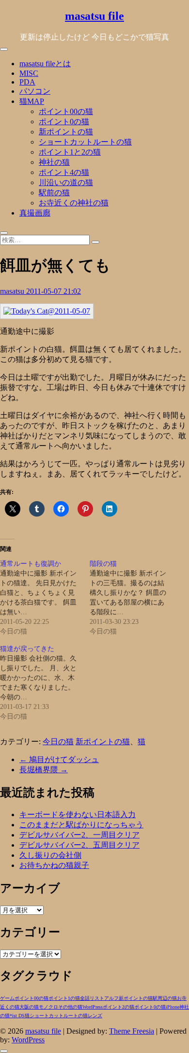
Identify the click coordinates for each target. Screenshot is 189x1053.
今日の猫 (58, 741)
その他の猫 (70, 1007)
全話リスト (92, 998)
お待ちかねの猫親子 (54, 865)
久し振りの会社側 (50, 855)
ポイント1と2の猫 (70, 152)
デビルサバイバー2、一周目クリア (79, 835)
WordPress (92, 1007)
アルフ (111, 998)
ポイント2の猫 (118, 1007)
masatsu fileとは (45, 63)
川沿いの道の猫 (66, 182)
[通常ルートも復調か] (45, 597)
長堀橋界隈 (43, 769)
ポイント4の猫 (64, 172)
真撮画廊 (34, 213)
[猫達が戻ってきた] (45, 682)
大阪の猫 (29, 1007)
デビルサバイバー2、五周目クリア (79, 845)
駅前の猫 (54, 192)
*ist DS (17, 1015)
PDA (27, 82)
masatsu (13, 291)
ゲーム (7, 998)
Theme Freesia (131, 1031)
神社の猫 (54, 162)
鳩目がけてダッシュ (59, 759)
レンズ (95, 1015)
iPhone (172, 1007)
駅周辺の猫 (165, 998)
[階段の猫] (134, 597)
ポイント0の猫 (64, 121)
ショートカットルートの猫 (85, 142)
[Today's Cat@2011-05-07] (47, 311)
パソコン (34, 91)
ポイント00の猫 (66, 111)
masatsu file (94, 16)
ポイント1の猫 (64, 998)
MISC (28, 73)
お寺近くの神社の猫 (74, 203)
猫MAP (31, 101)
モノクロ (48, 1007)
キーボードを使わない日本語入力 (77, 814)
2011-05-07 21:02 (53, 291)
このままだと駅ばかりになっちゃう (81, 825)
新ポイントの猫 (66, 132)
